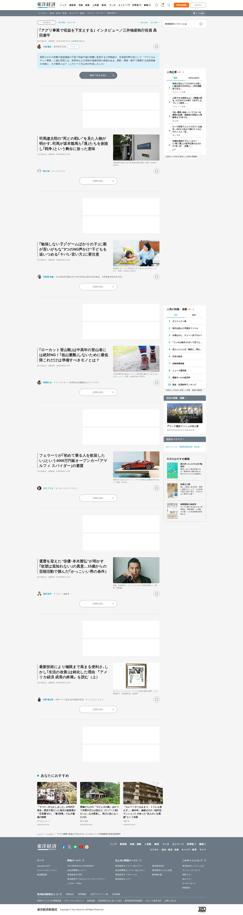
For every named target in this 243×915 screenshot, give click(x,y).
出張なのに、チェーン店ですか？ (187, 335)
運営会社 (70, 894)
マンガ (112, 5)
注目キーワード (174, 439)
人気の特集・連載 (177, 309)
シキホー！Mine (74, 883)
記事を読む (98, 181)
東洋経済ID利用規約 (134, 901)
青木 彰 (46, 171)
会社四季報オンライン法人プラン (130, 870)
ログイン (198, 5)
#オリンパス (171, 447)
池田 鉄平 (47, 594)
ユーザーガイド (189, 883)
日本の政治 (177, 356)
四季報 (135, 5)
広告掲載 (116, 894)
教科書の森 (157, 874)
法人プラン (187, 879)
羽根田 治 (47, 382)
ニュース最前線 (179, 370)
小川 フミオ (48, 488)
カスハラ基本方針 (153, 901)
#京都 (196, 447)
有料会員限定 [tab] (193, 78)
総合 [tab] (175, 78)
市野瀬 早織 (48, 277)
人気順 (96, 5)
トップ (63, 5)
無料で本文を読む (98, 75)
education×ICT (43, 866)
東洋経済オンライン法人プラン (129, 866)
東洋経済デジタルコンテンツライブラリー (86, 879)
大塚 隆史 (47, 46)
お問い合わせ (170, 901)
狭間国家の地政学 (188, 504)
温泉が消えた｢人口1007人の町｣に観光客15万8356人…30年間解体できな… (186, 86)
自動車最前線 (178, 363)
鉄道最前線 (42, 874)
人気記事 (172, 72)
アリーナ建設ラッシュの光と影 (183, 426)
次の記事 (154, 23)
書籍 (146, 5)
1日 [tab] (175, 315)
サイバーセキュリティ (47, 870)
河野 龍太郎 (48, 699)
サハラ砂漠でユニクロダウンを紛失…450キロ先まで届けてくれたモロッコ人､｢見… (187, 129)
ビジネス (43, 13)
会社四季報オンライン (77, 870)
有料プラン (187, 874)
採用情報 (82, 894)
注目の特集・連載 (175, 398)
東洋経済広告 (158, 866)
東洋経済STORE (74, 874)
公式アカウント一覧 (99, 894)
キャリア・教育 (77, 13)
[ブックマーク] (156, 47)
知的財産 (91, 901)
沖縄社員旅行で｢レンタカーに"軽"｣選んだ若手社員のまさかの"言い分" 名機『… (186, 143)
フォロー (73, 47)
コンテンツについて (191, 870)
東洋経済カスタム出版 (162, 870)
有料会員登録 (181, 5)
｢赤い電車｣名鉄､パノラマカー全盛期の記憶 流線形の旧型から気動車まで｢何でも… (187, 114)
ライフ (90, 13)
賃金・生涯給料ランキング (184, 384)
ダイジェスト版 (179, 321)
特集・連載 (84, 5)
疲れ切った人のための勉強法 (191, 465)
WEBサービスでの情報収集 (49, 901)
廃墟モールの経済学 (181, 377)
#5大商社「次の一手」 (67, 22)
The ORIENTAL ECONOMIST (80, 866)
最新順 (72, 5)
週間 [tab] (194, 315)
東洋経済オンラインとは (176, 24)
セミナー (122, 5)
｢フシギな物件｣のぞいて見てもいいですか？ (187, 342)
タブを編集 (200, 13)
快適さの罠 (185, 484)
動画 (104, 5)
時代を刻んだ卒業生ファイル (185, 328)
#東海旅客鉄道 (185, 447)
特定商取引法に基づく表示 (110, 901)
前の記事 (144, 23)
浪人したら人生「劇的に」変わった (187, 349)
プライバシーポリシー (74, 901)
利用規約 (186, 888)
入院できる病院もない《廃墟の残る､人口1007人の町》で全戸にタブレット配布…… (187, 100)
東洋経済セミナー (123, 879)
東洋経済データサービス (126, 874)
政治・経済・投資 (58, 13)
